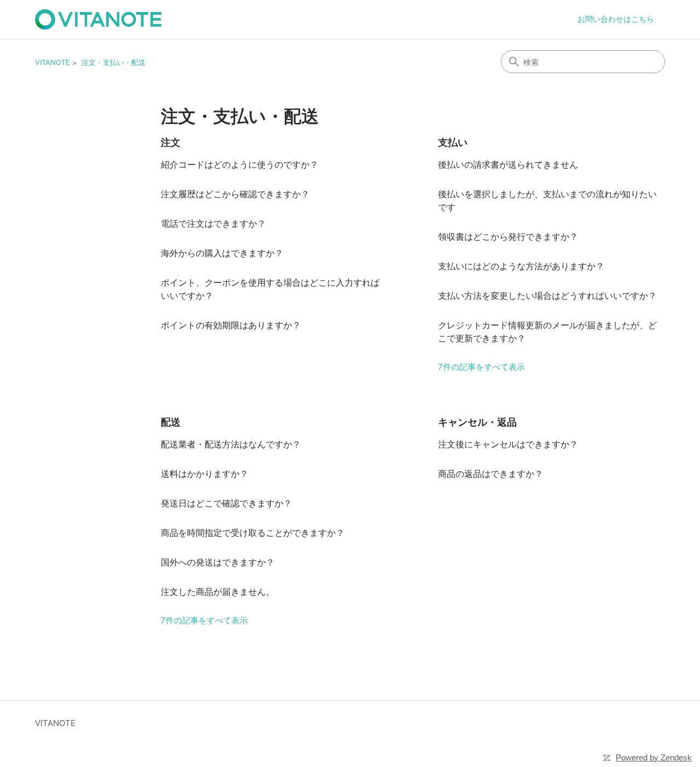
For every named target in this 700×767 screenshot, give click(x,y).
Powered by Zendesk (654, 757)
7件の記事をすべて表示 (481, 367)
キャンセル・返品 (477, 422)
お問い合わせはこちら (616, 18)
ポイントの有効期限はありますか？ (231, 325)
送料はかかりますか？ (204, 473)
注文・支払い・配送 (113, 62)
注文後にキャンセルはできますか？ (508, 444)
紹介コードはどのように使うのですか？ (239, 164)
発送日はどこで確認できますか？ (226, 503)
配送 (170, 422)
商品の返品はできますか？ (490, 473)
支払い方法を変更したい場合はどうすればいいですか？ (547, 295)
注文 (170, 142)
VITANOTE (52, 62)
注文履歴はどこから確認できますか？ (235, 193)
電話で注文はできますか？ (213, 223)
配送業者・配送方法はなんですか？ (231, 444)
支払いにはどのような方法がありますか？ (521, 266)
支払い (453, 142)
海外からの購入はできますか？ (222, 252)
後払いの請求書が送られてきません (508, 164)
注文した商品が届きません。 (218, 591)
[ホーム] (98, 19)
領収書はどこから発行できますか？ (508, 236)
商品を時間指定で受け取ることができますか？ (253, 532)
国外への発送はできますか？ (218, 562)
